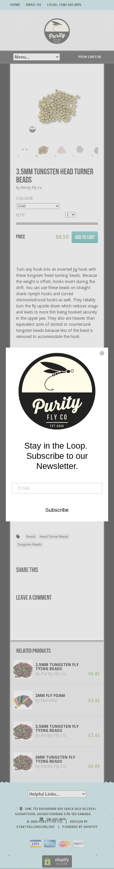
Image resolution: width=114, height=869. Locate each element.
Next (94, 110)
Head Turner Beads (54, 537)
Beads (31, 537)
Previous (20, 110)
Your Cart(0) (89, 57)
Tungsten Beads (30, 544)
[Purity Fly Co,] (57, 31)
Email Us (33, 5)
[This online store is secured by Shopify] (57, 867)
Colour (24, 198)
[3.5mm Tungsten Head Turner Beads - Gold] (57, 104)
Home (15, 5)
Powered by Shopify (80, 827)
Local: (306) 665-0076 (64, 5)
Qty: (20, 215)
